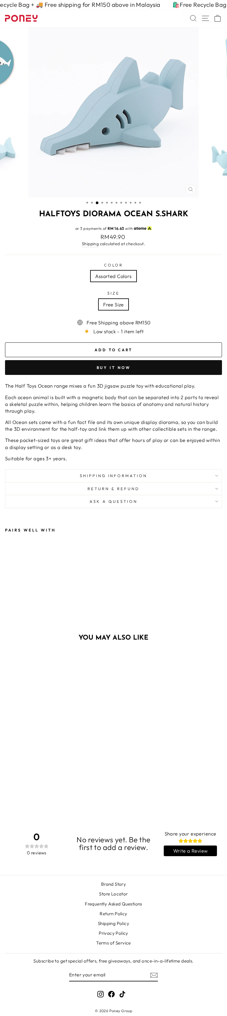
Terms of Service (113, 943)
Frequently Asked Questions (113, 904)
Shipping (90, 243)
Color (113, 265)
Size (113, 293)
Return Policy (113, 913)
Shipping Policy (113, 923)
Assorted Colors (113, 276)
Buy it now (114, 367)
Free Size (113, 304)
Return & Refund (113, 488)
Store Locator (113, 894)
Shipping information (113, 475)
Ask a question (113, 501)
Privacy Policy (113, 933)
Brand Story (113, 884)
